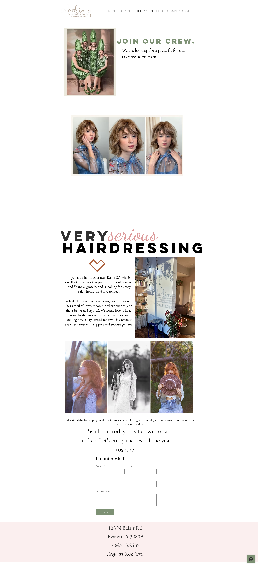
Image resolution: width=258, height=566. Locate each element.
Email (98, 478)
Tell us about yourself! (104, 491)
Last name (131, 466)
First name (100, 466)
